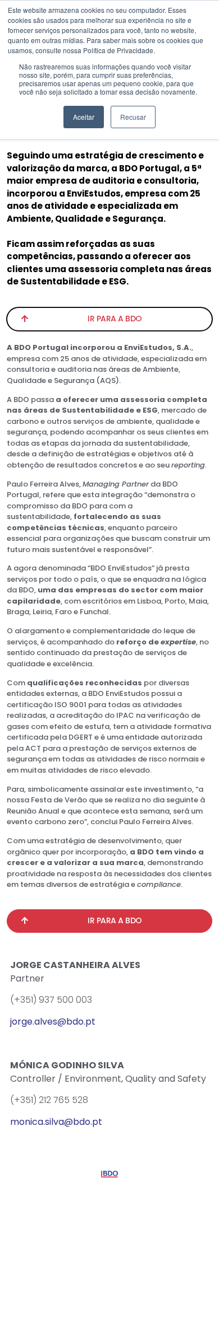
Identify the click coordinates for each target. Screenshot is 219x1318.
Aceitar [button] (83, 116)
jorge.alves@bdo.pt (52, 1021)
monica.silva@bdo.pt (56, 1121)
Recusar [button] (133, 116)
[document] (109, 659)
